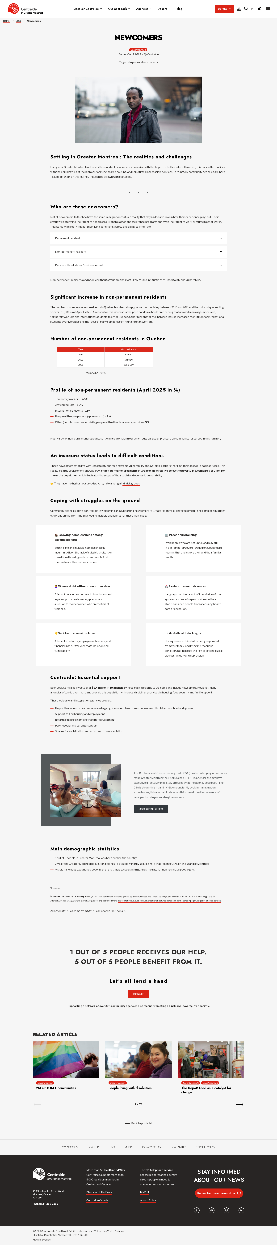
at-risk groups (131, 483)
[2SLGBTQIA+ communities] (66, 1059)
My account (71, 1147)
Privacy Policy (151, 1147)
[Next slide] (239, 1104)
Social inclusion (138, 49)
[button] (268, 8)
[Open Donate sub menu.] (229, 9)
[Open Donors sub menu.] (169, 9)
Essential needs (191, 1083)
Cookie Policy (205, 1147)
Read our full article (150, 809)
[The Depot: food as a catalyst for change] (211, 1059)
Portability (178, 1147)
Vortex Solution (115, 1231)
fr (252, 9)
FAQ (112, 1147)
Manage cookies (42, 1239)
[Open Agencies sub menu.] (150, 9)
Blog (180, 9)
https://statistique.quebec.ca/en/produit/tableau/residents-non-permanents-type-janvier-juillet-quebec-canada (169, 901)
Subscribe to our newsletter (216, 1193)
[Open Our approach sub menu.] (129, 9)
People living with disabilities (130, 1088)
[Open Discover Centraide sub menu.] (101, 9)
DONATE (138, 994)
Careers (94, 1147)
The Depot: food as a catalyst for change (206, 1090)
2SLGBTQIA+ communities (56, 1088)
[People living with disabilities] (138, 1059)
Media (129, 1147)
